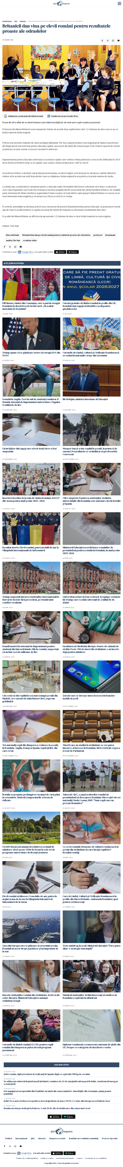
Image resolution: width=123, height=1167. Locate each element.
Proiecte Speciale (110, 1138)
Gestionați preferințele (65, 1158)
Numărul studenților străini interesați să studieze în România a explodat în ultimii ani (90, 996)
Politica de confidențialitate (27, 1158)
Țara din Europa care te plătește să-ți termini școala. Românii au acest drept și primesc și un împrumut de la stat (30, 948)
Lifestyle (42, 1138)
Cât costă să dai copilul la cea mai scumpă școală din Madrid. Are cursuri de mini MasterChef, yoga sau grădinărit (30, 698)
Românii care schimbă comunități (83, 1138)
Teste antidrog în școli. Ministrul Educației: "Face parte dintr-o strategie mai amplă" (92, 947)
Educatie (23, 21)
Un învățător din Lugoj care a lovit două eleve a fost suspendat (29, 450)
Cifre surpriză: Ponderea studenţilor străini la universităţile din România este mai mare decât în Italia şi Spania (91, 501)
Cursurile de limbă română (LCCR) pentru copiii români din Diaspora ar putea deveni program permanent (27, 1047)
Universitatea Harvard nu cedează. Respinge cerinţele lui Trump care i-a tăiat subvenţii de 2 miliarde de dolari (91, 599)
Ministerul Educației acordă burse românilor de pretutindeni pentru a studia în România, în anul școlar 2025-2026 (91, 550)
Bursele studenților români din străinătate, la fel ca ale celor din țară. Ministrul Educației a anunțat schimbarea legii (31, 998)
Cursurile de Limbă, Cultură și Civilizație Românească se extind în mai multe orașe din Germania (91, 354)
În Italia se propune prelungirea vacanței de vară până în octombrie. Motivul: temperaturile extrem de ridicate (31, 797)
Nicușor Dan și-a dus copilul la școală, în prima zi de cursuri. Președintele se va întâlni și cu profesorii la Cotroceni (90, 451)
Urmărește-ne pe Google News (64, 116)
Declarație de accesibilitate (96, 1158)
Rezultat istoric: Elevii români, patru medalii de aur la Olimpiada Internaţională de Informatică (30, 549)
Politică (8, 1138)
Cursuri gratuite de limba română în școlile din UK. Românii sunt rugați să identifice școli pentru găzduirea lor (89, 306)
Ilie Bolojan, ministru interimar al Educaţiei (85, 399)
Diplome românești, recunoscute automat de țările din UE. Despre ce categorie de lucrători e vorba (91, 1046)
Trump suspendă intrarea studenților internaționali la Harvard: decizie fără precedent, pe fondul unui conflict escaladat (30, 599)
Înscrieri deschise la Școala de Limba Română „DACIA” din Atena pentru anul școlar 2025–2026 (31, 499)
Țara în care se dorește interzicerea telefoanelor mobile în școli (89, 697)
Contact (79, 1158)
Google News (28, 252)
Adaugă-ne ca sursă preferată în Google (25, 116)
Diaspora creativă (57, 1138)
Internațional (21, 1138)
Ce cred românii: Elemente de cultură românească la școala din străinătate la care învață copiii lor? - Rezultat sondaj (91, 849)
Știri (15, 21)
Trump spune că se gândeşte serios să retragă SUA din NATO (31, 354)
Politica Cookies (47, 1158)
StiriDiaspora (7, 21)
